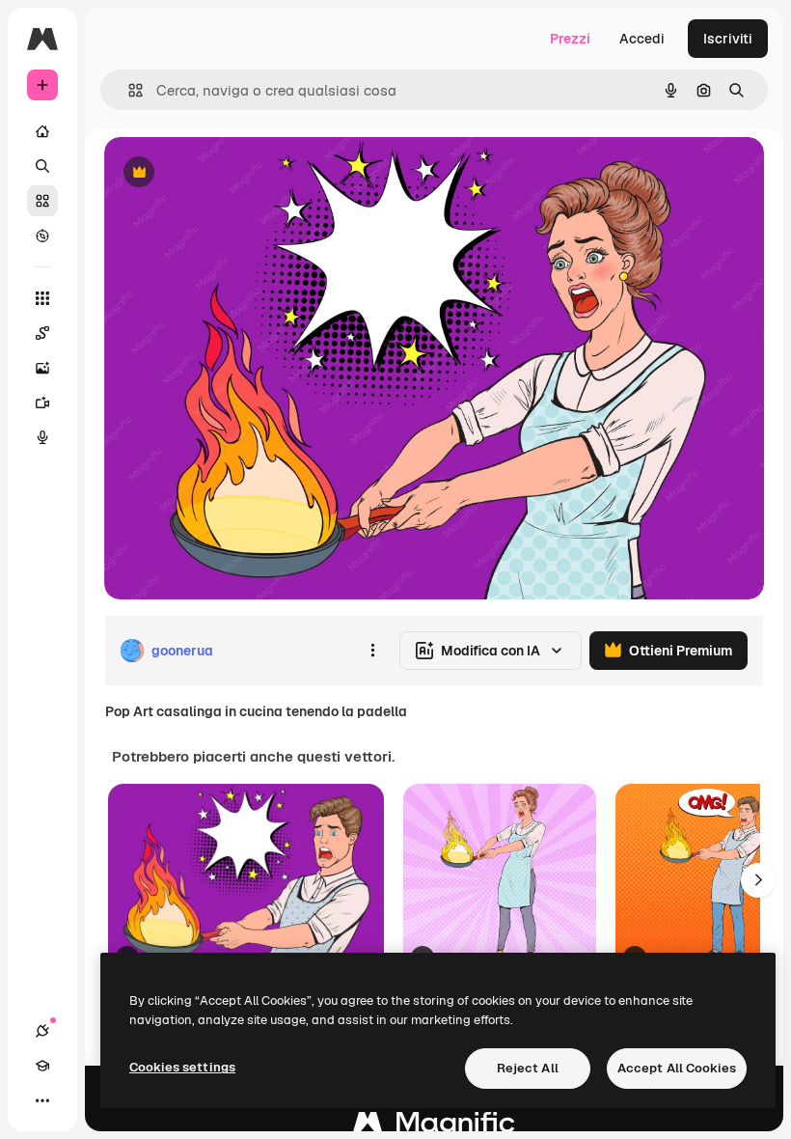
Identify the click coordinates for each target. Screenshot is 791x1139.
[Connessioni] (42, 1030)
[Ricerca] (42, 166)
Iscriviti (727, 38)
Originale (231, 173)
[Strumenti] (42, 298)
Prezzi (570, 38)
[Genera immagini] (42, 367)
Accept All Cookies (676, 1068)
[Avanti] (758, 880)
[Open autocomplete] (127, 90)
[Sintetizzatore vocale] (42, 437)
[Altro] (42, 1100)
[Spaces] (42, 333)
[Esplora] (42, 235)
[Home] (42, 131)
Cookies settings (182, 1067)
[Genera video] (42, 402)
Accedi (642, 38)
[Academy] (42, 1065)
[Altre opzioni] (372, 650)
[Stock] (42, 200)
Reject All (528, 1068)
